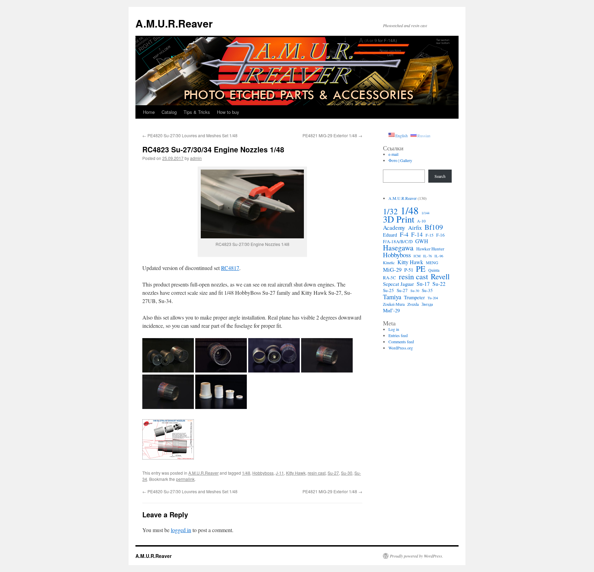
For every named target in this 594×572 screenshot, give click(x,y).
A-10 (421, 221)
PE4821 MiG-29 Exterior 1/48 (332, 135)
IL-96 (438, 255)
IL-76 (427, 255)
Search (440, 176)
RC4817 (230, 267)
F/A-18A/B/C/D (397, 241)
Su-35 (427, 290)
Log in (393, 329)
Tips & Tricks (197, 112)
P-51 (408, 270)
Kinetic (389, 262)
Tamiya (392, 297)
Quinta (433, 270)
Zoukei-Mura (394, 304)
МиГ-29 (391, 310)
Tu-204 (433, 297)
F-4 (404, 234)
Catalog (169, 112)
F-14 (417, 234)
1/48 (246, 473)
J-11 (280, 473)
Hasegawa (398, 248)
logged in (181, 529)
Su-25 (388, 290)
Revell (440, 276)
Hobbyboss (263, 473)
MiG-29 (392, 270)
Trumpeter (414, 297)
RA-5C (389, 277)
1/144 (425, 213)
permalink (185, 479)
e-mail (393, 154)
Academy (394, 228)
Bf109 (434, 227)
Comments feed (401, 341)
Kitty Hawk (296, 473)
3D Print (398, 219)
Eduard (390, 235)
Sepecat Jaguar (398, 284)
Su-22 (439, 284)
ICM (417, 255)
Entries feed (398, 335)
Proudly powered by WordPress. (416, 556)
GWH (421, 241)
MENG (432, 262)
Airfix (415, 228)
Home (149, 112)
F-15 (429, 235)
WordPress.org (400, 347)
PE (421, 269)
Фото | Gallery (400, 160)
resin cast (317, 473)
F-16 (440, 235)
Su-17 (423, 284)
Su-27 (333, 473)
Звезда (427, 304)
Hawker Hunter (430, 249)
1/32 (390, 211)
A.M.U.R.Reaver (174, 23)
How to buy (228, 112)
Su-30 (346, 473)
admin (196, 158)
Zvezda (413, 304)
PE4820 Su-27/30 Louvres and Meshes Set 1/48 (190, 135)
